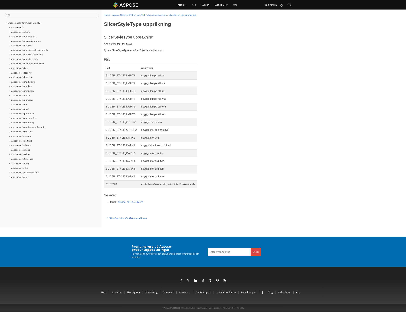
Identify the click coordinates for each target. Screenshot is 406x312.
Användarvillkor (229, 308)
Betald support (248, 292)
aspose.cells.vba (19, 168)
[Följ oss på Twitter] (188, 281)
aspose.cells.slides (20, 150)
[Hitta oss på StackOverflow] (203, 281)
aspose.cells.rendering (22, 122)
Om (235, 4)
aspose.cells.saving (21, 136)
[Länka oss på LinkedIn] (196, 281)
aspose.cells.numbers (22, 100)
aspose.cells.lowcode (22, 77)
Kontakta (240, 308)
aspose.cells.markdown (23, 82)
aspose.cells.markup (21, 86)
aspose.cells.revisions (22, 131)
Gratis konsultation (226, 292)
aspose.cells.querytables (23, 118)
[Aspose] (126, 5)
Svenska (272, 4)
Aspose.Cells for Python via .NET (25, 23)
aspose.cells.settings (21, 141)
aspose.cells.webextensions (25, 172)
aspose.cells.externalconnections (27, 63)
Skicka (256, 251)
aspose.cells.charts (20, 32)
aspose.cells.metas (20, 95)
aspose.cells (17, 27)
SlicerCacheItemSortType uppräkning (128, 218)
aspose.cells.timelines (22, 159)
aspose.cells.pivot (20, 109)
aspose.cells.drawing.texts (24, 59)
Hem (103, 292)
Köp (194, 4)
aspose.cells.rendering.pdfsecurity (28, 127)
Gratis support (203, 292)
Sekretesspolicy (215, 308)
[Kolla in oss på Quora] (210, 281)
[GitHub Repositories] (218, 281)
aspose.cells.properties (22, 113)
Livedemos (184, 292)
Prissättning (151, 292)
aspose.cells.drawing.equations (27, 54)
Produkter (181, 4)
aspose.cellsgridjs (20, 177)
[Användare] (281, 5)
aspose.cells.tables (20, 154)
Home (107, 15)
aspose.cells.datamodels (23, 36)
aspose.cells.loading (21, 73)
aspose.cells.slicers (21, 145)
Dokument (168, 292)
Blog (270, 292)
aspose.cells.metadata (22, 91)
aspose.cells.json (19, 68)
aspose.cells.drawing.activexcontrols (29, 50)
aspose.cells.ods (19, 104)
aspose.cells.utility (20, 163)
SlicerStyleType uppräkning (182, 15)
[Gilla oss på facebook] (181, 281)
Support (205, 4)
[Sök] (289, 5)
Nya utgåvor (133, 292)
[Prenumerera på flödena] (225, 281)
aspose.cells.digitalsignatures (26, 41)
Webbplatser (221, 4)
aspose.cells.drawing (21, 45)
